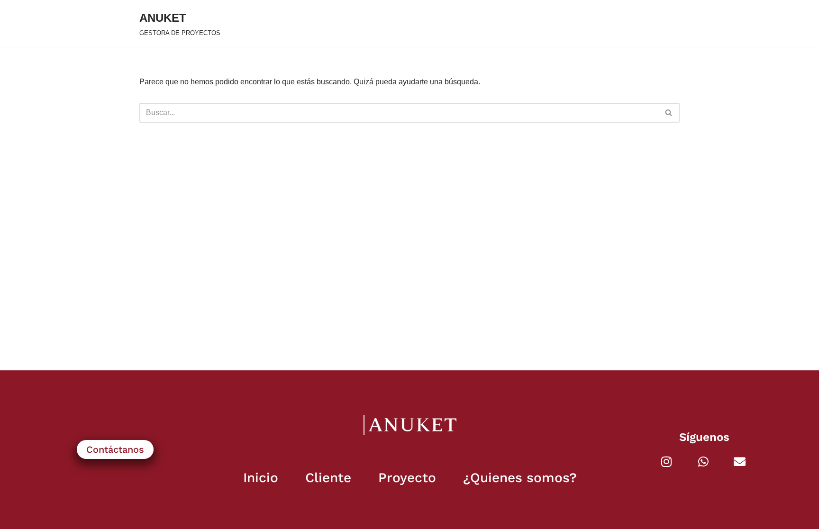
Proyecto (407, 477)
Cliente (328, 477)
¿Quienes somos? (520, 477)
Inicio (260, 477)
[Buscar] (669, 113)
